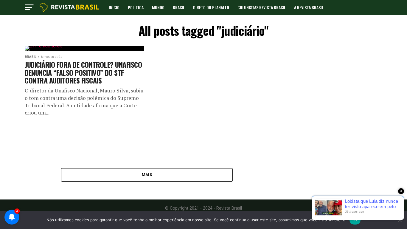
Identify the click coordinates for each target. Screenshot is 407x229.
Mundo (158, 7)
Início (114, 7)
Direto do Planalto (211, 7)
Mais (147, 174)
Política (136, 7)
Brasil (179, 7)
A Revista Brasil (309, 7)
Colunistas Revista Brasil (261, 7)
